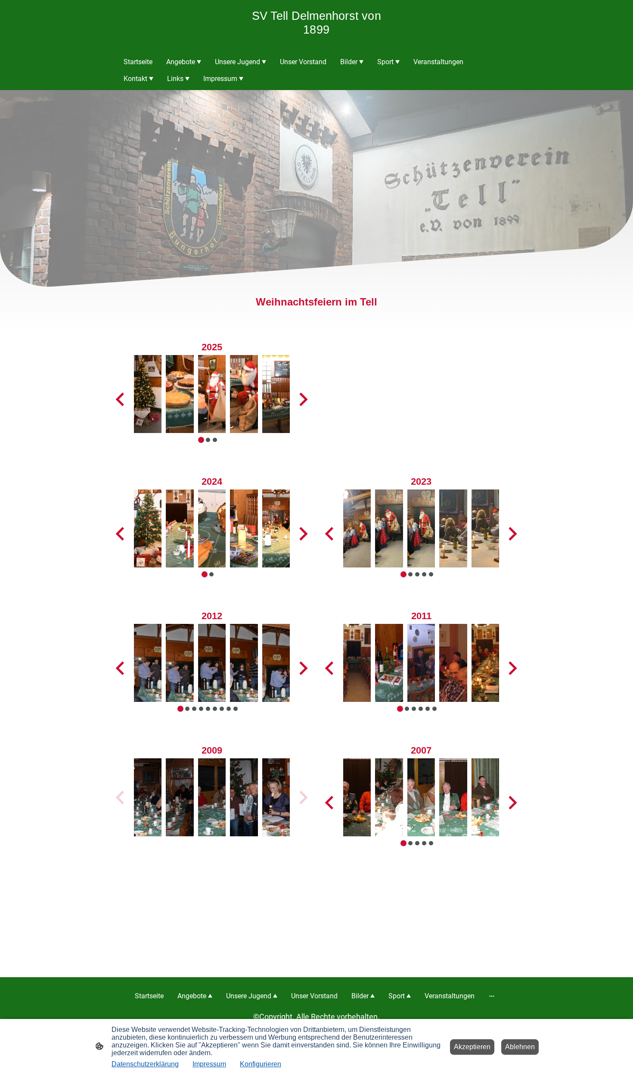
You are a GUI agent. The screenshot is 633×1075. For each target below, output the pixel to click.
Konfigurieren (260, 1064)
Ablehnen (520, 1046)
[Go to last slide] (330, 534)
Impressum (209, 1064)
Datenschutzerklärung (145, 1064)
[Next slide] (512, 534)
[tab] (403, 574)
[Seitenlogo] (316, 42)
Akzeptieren (472, 1046)
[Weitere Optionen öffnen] (491, 996)
